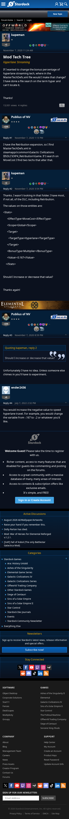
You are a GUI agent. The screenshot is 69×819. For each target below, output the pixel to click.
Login (29, 20)
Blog (5, 746)
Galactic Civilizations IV (51, 702)
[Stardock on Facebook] (26, 667)
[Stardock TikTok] (34, 673)
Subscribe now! (34, 650)
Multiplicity (8, 714)
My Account (49, 746)
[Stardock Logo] (18, 4)
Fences (6, 706)
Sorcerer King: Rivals (50, 728)
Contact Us (8, 772)
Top (66, 138)
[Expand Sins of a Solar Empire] (5, 599)
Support (49, 736)
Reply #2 (7, 188)
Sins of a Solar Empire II (51, 706)
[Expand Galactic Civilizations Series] (5, 581)
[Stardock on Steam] (49, 667)
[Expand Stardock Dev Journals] (5, 612)
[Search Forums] (65, 4)
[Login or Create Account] (56, 4)
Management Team (12, 750)
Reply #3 (7, 335)
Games (44, 687)
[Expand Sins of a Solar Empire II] (5, 603)
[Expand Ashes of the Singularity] (5, 568)
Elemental (45, 697)
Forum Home (7, 20)
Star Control (46, 710)
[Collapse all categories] (66, 558)
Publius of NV (20, 117)
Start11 (6, 702)
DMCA (45, 813)
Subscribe (48, 798)
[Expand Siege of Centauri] (5, 594)
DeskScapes (8, 710)
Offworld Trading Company (53, 719)
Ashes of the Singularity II (52, 693)
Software (9, 687)
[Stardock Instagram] (43, 667)
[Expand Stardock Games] (2, 559)
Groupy (6, 719)
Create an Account (52, 750)
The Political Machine (50, 714)
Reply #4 (7, 403)
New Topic (57, 14)
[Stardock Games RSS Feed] (46, 673)
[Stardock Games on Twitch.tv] (37, 667)
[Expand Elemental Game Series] (5, 572)
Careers (6, 755)
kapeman (18, 35)
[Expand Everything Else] (2, 626)
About (6, 742)
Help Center (49, 742)
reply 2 (33, 348)
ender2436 (18, 387)
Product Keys (50, 755)
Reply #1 (7, 137)
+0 (6, 397)
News (5, 759)
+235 (6, 126)
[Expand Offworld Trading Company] (5, 586)
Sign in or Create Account (34, 500)
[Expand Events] (5, 617)
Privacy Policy (16, 813)
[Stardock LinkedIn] (40, 673)
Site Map (55, 813)
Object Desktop (10, 693)
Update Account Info (54, 764)
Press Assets (8, 764)
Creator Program (11, 768)
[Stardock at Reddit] (23, 673)
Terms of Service (32, 813)
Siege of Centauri (48, 723)
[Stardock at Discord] (29, 673)
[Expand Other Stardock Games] (5, 590)
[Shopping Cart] (61, 4)
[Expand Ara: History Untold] (5, 563)
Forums (6, 777)
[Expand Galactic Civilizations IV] (5, 577)
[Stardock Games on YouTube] (31, 667)
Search (20, 20)
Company (8, 736)
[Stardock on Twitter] (20, 667)
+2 (6, 44)
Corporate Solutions (12, 697)
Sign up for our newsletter (20, 792)
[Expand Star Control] (5, 608)
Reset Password (51, 759)
